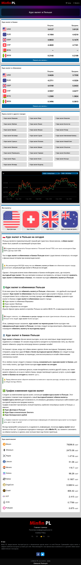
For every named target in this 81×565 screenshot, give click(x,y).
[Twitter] (42, 554)
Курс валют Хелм (35, 159)
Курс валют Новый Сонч (64, 141)
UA (48, 536)
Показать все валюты (40, 60)
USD (9, 29)
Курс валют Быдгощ (36, 164)
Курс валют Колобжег (63, 153)
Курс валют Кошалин (63, 118)
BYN (9, 50)
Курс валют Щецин (36, 147)
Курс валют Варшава (11, 118)
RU (43, 536)
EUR (9, 34)
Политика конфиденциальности (40, 530)
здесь (37, 374)
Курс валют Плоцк (62, 130)
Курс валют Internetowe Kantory (66, 136)
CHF (9, 44)
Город (69, 3)
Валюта (76, 3)
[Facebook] (38, 554)
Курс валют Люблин (10, 124)
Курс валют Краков (10, 130)
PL (33, 536)
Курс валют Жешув (36, 130)
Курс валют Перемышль (12, 153)
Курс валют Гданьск (10, 141)
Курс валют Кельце (63, 159)
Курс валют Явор (35, 118)
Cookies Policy (40, 533)
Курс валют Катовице (11, 136)
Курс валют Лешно (36, 124)
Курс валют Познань (36, 141)
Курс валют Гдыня (36, 136)
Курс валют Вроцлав (10, 147)
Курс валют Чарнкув (36, 153)
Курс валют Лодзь (10, 159)
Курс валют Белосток (63, 124)
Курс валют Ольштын (63, 147)
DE (37, 536)
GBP (9, 39)
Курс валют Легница (10, 164)
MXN (9, 55)
